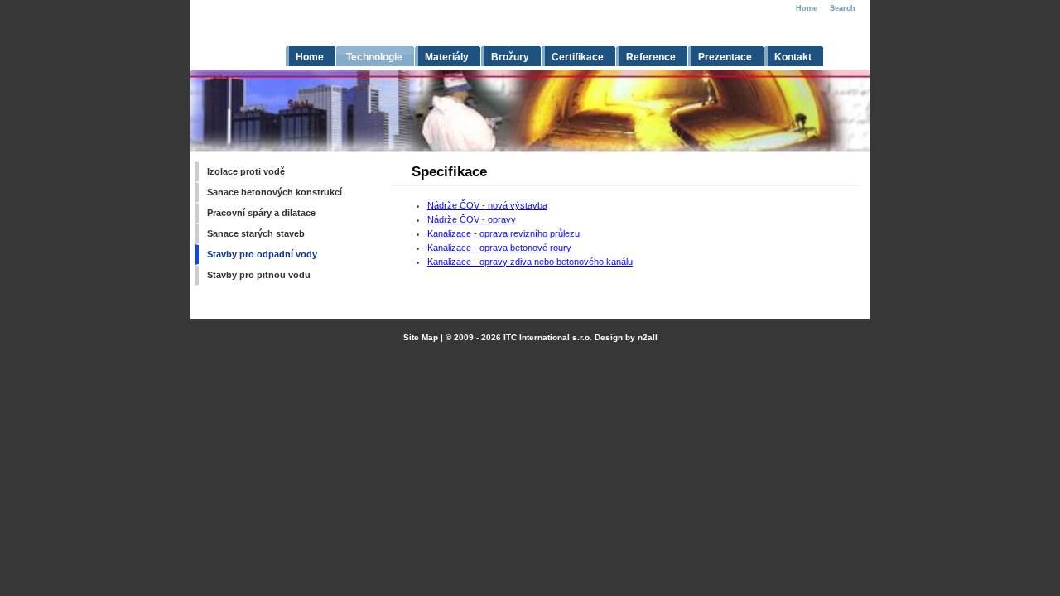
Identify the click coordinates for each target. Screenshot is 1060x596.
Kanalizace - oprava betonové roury (499, 247)
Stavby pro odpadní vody (262, 254)
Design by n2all (626, 337)
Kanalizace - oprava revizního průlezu (503, 233)
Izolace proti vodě (246, 171)
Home (806, 8)
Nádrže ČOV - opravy (471, 219)
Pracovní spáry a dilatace (261, 213)
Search (842, 8)
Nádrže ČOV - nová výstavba (487, 205)
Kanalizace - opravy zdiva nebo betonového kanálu (530, 262)
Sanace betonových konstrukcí (274, 192)
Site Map (420, 337)
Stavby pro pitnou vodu (259, 275)
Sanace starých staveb (256, 233)
